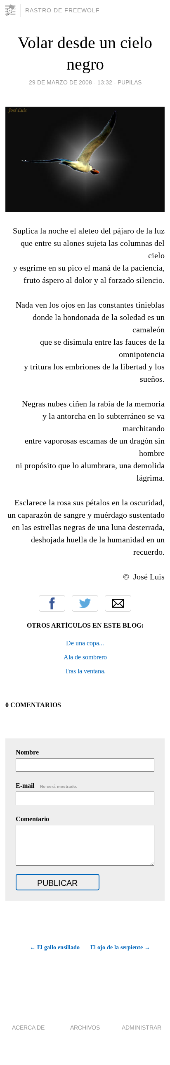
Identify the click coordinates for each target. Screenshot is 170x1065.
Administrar (141, 1027)
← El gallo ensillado (55, 947)
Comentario (32, 818)
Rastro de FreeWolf (62, 10)
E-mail (46, 785)
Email (118, 603)
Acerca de (28, 1027)
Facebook (52, 603)
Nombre (27, 752)
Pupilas (130, 82)
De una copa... (85, 643)
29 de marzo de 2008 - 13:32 (70, 82)
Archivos (85, 1027)
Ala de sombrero (85, 657)
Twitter (85, 603)
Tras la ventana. (85, 671)
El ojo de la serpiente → (120, 947)
